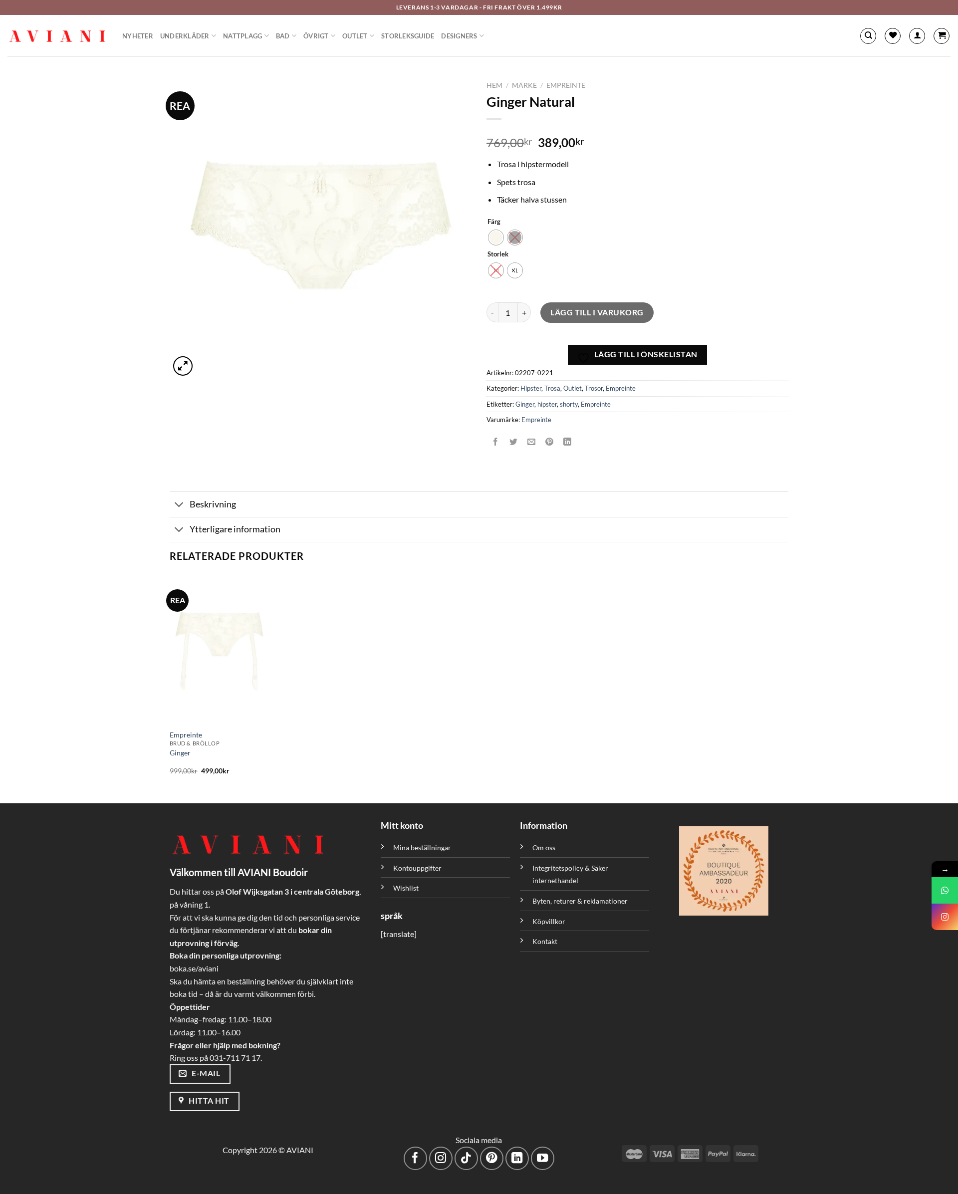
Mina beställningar (423, 847)
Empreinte (565, 85)
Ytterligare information (235, 529)
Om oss (543, 847)
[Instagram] (945, 917)
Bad (283, 36)
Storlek (497, 254)
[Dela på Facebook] (495, 442)
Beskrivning (213, 504)
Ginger (524, 404)
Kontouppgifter (417, 868)
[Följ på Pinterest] (491, 1158)
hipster (547, 404)
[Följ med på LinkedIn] (517, 1158)
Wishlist (406, 888)
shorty (569, 404)
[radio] (495, 237)
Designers (459, 36)
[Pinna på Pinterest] (549, 442)
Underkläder (185, 36)
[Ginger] (243, 649)
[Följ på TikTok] (466, 1158)
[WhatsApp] (945, 890)
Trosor (594, 388)
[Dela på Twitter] (513, 442)
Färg (493, 222)
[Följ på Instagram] (441, 1158)
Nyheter (137, 36)
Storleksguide (407, 36)
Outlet (355, 36)
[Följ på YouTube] (542, 1158)
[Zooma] (183, 366)
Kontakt (544, 941)
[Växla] (179, 505)
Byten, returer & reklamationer (580, 901)
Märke (524, 85)
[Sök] (868, 36)
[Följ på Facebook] (415, 1158)
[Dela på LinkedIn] (567, 442)
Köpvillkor (548, 921)
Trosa (552, 388)
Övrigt (316, 36)
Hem (494, 85)
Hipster (530, 388)
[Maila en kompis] (531, 442)
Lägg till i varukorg (597, 312)
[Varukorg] (942, 36)
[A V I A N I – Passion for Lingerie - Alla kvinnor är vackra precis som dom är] (57, 36)
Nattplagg (242, 36)
